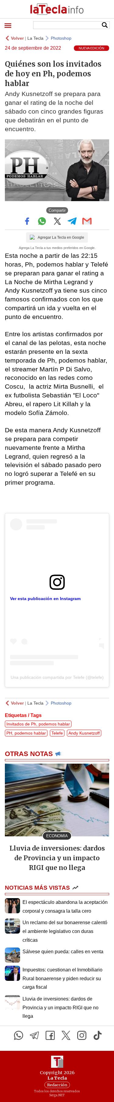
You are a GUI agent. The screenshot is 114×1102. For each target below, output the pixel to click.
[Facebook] (50, 1035)
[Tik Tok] (98, 1035)
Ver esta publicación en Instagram (45, 598)
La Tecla (35, 38)
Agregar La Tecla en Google (61, 237)
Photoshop (61, 38)
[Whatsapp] (19, 1035)
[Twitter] (66, 1035)
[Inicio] (57, 9)
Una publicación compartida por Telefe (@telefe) (57, 677)
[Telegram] (34, 1035)
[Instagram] (82, 1035)
